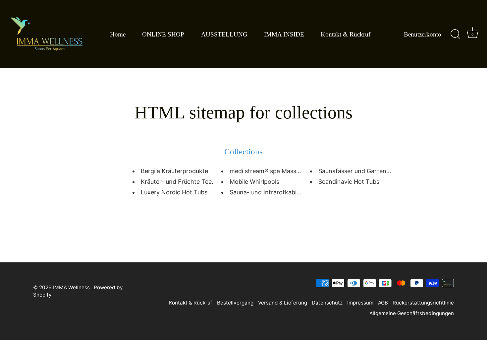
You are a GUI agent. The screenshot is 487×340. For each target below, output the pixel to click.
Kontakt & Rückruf (345, 34)
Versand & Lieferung (282, 303)
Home (118, 34)
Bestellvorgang (235, 303)
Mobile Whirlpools (254, 181)
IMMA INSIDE (284, 34)
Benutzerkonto (422, 34)
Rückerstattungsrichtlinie (423, 303)
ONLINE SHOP (163, 34)
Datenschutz (327, 303)
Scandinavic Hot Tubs (348, 181)
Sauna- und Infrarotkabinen (268, 192)
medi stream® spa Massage (268, 171)
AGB (383, 303)
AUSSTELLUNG (224, 34)
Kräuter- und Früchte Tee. (177, 181)
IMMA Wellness (72, 287)
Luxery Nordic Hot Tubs (174, 192)
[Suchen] (455, 34)
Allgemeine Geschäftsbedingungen (411, 313)
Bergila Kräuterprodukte (174, 171)
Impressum (360, 303)
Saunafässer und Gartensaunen (362, 171)
